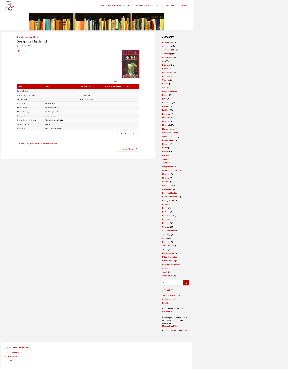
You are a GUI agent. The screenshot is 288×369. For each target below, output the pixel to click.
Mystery (36, 37)
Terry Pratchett (168, 246)
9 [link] (133, 133)
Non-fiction (166, 189)
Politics (165, 212)
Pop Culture (167, 216)
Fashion (165, 110)
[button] (43, 86)
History (165, 144)
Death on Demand (25, 37)
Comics (165, 84)
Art (163, 61)
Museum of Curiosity (171, 170)
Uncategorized (168, 253)
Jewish (165, 163)
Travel (164, 249)
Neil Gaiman (167, 185)
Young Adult (167, 276)
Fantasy (165, 106)
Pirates (165, 204)
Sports (165, 238)
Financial (166, 125)
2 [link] (113, 133)
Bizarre (165, 69)
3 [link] (117, 133)
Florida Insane (168, 129)
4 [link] (121, 133)
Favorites (166, 114)
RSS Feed (168, 290)
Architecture (167, 57)
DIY (163, 99)
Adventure (166, 46)
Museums (166, 174)
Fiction (165, 121)
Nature (165, 182)
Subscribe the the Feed (18, 347)
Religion (165, 223)
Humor (165, 152)
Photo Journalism (169, 197)
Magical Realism (169, 167)
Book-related (167, 72)
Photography (167, 200)
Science (165, 227)
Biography (166, 65)
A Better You (167, 42)
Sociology (166, 234)
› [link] (137, 133)
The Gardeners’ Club (171, 295)
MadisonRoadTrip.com (171, 326)
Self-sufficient (168, 231)
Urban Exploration (169, 257)
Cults (164, 87)
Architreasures (168, 299)
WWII (164, 272)
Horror (165, 148)
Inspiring (165, 155)
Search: (115, 82)
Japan (164, 159)
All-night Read (168, 50)
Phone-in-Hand (168, 193)
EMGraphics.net (168, 312)
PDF (18, 51)
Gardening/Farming (170, 133)
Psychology (167, 219)
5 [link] (125, 133)
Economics (167, 103)
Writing (165, 268)
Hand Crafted (167, 140)
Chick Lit (166, 80)
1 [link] (109, 133)
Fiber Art (165, 118)
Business (166, 76)
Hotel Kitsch (167, 303)
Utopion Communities (171, 265)
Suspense (166, 242)
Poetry (165, 208)
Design (165, 95)
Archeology (167, 54)
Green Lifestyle (168, 136)
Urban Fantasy (168, 261)
